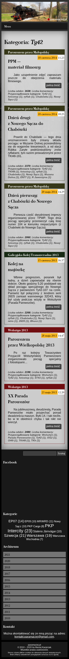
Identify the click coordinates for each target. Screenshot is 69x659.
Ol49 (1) (12, 440)
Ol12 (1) (51, 437)
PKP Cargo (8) (35, 526)
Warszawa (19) (39, 535)
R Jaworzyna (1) (41, 177)
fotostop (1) (15, 96)
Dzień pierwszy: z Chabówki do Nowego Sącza (30, 201)
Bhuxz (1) (36, 321)
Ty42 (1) (46, 93)
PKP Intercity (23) (31, 528)
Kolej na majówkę (16, 266)
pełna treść (53, 85)
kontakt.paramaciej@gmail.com (34, 636)
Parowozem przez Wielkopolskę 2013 (31, 342)
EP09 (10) (30, 521)
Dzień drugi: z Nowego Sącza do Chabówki (25, 123)
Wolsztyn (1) (49, 374)
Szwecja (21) (15, 535)
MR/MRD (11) (45, 521)
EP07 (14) (16, 521)
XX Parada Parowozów (19, 398)
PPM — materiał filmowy (24, 64)
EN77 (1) (25, 177)
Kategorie (10, 513)
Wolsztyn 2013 (18, 330)
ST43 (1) (40, 377)
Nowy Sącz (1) (34, 174)
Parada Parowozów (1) (21, 437)
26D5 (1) (24, 321)
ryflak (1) (29, 96)
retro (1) (13, 321)
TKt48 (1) (13, 171)
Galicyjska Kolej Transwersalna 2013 (33, 254)
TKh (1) (35, 440)
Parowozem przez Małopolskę (28, 52)
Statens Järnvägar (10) (47, 531)
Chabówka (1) (44, 96)
